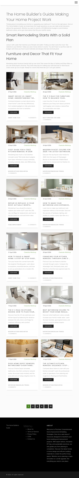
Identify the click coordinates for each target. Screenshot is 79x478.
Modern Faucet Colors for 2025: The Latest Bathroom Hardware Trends (57, 151)
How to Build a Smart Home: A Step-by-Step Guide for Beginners (22, 257)
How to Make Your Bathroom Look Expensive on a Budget (56, 204)
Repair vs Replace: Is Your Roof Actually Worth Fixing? (21, 204)
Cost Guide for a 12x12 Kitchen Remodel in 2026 (20, 151)
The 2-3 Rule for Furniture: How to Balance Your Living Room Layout (56, 97)
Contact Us (31, 439)
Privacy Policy (31, 434)
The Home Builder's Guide (14, 2)
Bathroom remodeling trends (53, 171)
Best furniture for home (51, 117)
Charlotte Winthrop (30, 92)
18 (50, 406)
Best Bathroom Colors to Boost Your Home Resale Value (56, 311)
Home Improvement (14, 224)
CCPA (29, 436)
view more (13, 112)
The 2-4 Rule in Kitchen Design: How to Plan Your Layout (21, 311)
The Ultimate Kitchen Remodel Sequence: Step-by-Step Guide (55, 364)
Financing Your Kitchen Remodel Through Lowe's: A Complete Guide (56, 257)
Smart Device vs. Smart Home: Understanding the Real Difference (21, 97)
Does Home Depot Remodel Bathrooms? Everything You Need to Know (21, 364)
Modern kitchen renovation (18, 171)
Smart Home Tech (14, 117)
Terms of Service (33, 432)
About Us (30, 429)
